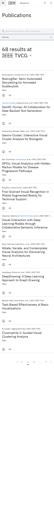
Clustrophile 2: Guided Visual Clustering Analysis (22, 334)
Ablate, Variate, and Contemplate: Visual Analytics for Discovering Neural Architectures (25, 251)
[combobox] (27, 37)
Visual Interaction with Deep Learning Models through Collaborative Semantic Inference (24, 223)
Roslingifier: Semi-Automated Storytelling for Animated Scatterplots (22, 82)
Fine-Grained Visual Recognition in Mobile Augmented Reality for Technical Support (25, 195)
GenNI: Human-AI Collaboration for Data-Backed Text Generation (26, 109)
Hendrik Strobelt (8, 103)
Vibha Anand (21, 159)
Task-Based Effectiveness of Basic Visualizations (25, 306)
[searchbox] (27, 31)
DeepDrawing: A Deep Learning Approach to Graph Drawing (23, 278)
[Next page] (50, 361)
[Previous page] (17, 361)
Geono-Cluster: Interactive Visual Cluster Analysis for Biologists (24, 137)
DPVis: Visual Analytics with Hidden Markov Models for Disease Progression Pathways (26, 167)
